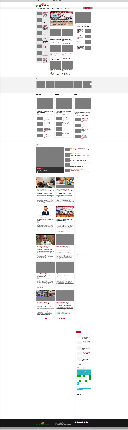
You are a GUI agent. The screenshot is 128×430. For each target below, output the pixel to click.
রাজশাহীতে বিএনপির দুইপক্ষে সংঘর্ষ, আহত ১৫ (42, 170)
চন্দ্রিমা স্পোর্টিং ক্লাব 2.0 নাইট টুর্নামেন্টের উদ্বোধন (84, 130)
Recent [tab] (83, 332)
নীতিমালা (88, 428)
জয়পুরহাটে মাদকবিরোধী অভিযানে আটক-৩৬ (86, 354)
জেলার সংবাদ (51, 53)
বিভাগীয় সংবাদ (72, 153)
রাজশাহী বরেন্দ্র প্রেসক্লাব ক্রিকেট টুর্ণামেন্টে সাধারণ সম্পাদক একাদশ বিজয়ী (82, 113)
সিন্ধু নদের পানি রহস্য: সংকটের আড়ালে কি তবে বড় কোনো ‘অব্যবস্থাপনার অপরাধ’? (63, 112)
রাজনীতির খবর (38, 144)
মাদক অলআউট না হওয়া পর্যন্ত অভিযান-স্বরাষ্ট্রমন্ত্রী (86, 343)
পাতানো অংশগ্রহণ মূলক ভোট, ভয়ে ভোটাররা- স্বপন (76, 166)
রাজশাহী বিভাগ (85, 109)
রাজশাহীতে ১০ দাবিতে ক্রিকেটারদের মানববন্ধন (83, 136)
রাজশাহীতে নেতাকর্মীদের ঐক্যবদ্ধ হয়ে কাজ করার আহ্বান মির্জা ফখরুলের (80, 47)
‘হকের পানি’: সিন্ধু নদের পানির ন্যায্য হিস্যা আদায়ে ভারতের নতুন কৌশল (66, 117)
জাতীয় (41, 8)
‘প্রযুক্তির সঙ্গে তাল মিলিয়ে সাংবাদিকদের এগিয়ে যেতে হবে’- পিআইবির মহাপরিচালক (80, 30)
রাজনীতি (48, 8)
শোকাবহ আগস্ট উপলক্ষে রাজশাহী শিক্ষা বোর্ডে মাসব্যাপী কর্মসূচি (78, 160)
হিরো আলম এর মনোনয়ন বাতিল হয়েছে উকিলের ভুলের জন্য (50, 89)
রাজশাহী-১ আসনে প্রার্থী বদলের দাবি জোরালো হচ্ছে (80, 41)
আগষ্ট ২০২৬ (84, 371)
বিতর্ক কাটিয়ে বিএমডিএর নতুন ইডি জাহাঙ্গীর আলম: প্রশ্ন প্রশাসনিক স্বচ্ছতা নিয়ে (45, 28)
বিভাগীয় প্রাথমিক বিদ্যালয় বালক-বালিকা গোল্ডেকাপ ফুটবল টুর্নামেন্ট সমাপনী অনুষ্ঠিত (85, 119)
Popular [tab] (78, 332)
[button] (84, 8)
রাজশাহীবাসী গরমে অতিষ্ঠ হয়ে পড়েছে (86, 349)
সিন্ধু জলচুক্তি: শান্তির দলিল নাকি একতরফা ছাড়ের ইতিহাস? (66, 123)
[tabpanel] (61, 18)
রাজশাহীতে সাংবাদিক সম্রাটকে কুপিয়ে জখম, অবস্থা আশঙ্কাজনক (67, 73)
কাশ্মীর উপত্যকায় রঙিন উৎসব (65, 127)
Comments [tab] (89, 332)
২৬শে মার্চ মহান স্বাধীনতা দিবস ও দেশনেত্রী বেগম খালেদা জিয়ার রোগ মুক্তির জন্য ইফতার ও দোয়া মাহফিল (80, 150)
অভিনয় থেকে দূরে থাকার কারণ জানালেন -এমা (77, 89)
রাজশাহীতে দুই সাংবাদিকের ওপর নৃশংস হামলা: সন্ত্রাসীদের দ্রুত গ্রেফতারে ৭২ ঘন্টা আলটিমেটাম (45, 54)
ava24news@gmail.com (67, 424)
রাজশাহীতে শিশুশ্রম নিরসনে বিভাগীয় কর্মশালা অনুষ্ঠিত (80, 35)
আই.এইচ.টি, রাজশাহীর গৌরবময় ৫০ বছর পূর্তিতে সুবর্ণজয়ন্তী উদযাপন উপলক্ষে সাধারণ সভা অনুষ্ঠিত (45, 35)
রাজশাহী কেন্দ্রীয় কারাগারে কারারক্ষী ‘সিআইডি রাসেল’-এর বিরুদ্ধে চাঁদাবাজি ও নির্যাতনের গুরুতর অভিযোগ (44, 48)
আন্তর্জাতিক (57, 8)
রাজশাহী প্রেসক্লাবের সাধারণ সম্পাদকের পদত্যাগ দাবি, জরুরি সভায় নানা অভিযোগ (44, 15)
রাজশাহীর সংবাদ (52, 8)
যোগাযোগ (91, 428)
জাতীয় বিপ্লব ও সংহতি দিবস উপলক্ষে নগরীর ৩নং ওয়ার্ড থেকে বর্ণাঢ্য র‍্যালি (79, 155)
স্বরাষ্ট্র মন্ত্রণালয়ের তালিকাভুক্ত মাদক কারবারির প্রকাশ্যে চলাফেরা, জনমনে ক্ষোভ (67, 56)
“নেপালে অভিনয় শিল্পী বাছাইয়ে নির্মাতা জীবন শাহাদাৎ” (87, 89)
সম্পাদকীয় (65, 8)
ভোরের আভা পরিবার (80, 428)
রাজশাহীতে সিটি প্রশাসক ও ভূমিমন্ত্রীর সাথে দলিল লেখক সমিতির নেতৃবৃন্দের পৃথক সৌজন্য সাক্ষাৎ (45, 22)
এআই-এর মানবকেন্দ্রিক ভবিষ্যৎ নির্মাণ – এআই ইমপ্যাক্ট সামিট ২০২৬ (66, 133)
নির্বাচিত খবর (55, 53)
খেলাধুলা (75, 94)
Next (91, 84)
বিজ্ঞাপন (85, 428)
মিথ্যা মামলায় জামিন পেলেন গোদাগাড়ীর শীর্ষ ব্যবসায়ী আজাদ (45, 41)
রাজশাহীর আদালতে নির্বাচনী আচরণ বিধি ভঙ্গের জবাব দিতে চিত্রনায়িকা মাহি (40, 90)
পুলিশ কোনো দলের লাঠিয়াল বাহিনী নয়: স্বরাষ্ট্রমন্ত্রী (44, 61)
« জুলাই (78, 388)
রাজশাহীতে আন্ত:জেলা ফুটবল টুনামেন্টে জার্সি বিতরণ (84, 124)
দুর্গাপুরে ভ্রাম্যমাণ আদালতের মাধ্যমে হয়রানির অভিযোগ (55, 73)
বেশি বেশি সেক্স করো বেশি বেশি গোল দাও (86, 360)
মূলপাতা (38, 8)
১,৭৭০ (59, 318)
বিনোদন (61, 8)
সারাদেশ (44, 8)
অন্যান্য (68, 8)
